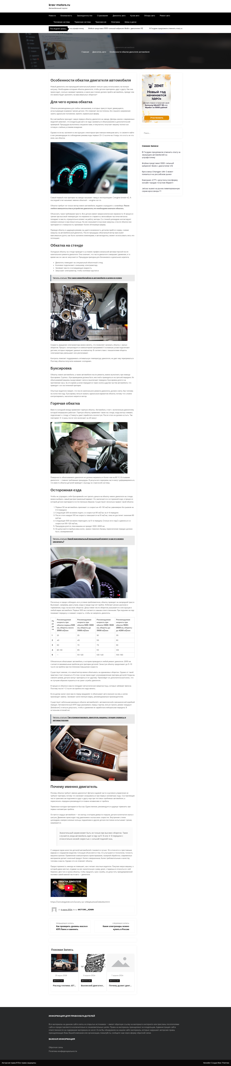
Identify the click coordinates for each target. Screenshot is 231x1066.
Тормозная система (82, 22)
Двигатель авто (119, 15)
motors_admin (86, 909)
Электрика (115, 22)
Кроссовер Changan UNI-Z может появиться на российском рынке (157, 173)
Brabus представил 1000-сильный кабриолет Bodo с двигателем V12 (91, 28)
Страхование (102, 15)
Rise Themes (223, 1063)
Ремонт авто (165, 15)
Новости (52, 15)
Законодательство (84, 15)
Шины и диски (130, 22)
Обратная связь (56, 1047)
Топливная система (62, 22)
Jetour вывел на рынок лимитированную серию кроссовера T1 (161, 190)
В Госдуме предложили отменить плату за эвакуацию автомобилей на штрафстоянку (159, 28)
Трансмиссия (100, 22)
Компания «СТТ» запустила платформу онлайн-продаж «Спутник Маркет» (160, 181)
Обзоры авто (149, 15)
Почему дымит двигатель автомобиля (129, 985)
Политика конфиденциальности (63, 1051)
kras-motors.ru (59, 5)
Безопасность (66, 15)
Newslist (207, 1063)
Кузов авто (134, 15)
